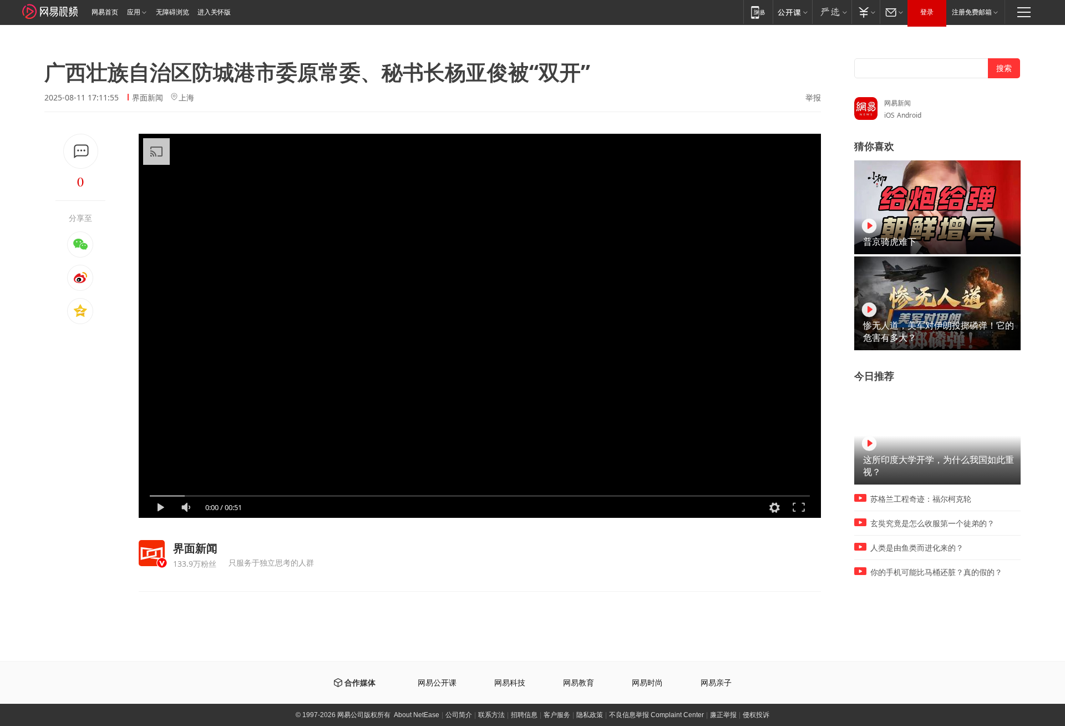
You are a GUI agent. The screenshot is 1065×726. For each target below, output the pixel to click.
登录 (927, 12)
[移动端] (758, 12)
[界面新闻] (152, 553)
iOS (889, 115)
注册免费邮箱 (972, 12)
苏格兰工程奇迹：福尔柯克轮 (920, 499)
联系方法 (491, 715)
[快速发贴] (81, 151)
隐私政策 (589, 715)
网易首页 (105, 12)
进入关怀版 (214, 12)
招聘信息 (524, 715)
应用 (133, 12)
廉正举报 (723, 715)
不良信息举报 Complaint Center (656, 715)
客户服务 (557, 715)
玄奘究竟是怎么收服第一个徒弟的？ (932, 523)
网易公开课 (437, 683)
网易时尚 (647, 683)
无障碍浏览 (172, 12)
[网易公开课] (792, 12)
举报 (813, 98)
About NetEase (416, 715)
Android (909, 115)
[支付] (865, 12)
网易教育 (578, 683)
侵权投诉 (756, 715)
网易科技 (509, 683)
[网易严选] (831, 12)
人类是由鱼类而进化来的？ (916, 547)
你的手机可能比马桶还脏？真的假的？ (936, 572)
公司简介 (458, 715)
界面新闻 (147, 97)
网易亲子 (716, 683)
